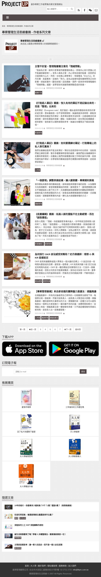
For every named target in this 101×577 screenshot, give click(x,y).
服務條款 (63, 566)
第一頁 (22, 329)
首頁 (3, 26)
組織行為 (38, 93)
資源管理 (48, 244)
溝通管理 (38, 204)
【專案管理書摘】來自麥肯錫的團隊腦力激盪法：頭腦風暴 (65, 291)
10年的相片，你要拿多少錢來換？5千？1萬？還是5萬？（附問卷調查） (43, 505)
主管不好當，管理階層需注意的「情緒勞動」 (58, 66)
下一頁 (68, 329)
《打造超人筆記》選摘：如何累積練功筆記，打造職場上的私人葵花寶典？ (65, 145)
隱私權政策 (52, 566)
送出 (83, 371)
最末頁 (78, 329)
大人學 (33, 566)
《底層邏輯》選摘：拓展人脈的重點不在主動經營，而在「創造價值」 (64, 216)
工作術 (37, 170)
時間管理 (18, 538)
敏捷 (16, 518)
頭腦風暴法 (54, 318)
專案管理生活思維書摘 (30, 41)
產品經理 (38, 281)
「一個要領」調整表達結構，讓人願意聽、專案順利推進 (64, 180)
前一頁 (33, 329)
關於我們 (42, 566)
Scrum (23, 518)
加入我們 (72, 566)
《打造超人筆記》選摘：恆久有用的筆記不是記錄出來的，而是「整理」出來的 (65, 105)
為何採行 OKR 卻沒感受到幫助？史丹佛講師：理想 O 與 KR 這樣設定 (64, 256)
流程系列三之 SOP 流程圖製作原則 (28, 525)
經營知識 (46, 281)
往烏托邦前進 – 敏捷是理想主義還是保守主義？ (33, 515)
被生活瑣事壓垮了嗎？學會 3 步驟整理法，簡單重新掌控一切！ (40, 534)
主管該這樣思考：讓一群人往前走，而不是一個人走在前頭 (38, 545)
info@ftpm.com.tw (81, 570)
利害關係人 (39, 244)
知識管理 (38, 133)
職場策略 (18, 548)
